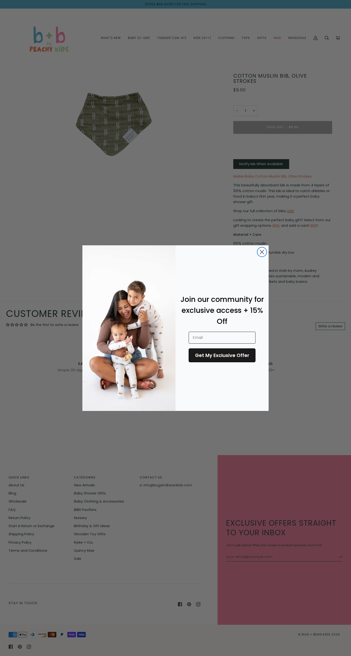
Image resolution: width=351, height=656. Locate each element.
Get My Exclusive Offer (222, 355)
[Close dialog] (262, 252)
